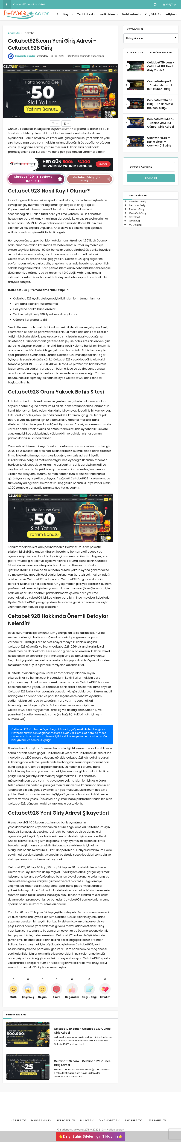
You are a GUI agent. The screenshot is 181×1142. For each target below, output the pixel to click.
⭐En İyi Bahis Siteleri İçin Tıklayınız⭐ (90, 1136)
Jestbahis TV (156, 1120)
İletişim (170, 14)
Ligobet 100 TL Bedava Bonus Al (33, 179)
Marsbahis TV (41, 1120)
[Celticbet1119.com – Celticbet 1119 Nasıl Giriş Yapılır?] (135, 66)
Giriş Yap (171, 4)
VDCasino (135, 225)
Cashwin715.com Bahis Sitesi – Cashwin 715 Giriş (39, 4)
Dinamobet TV (109, 1120)
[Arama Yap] (155, 5)
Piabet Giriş (136, 209)
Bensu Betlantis (25, 56)
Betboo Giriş (136, 205)
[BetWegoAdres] (26, 14)
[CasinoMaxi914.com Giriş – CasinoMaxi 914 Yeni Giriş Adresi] (135, 103)
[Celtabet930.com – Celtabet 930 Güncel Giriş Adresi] (27, 1034)
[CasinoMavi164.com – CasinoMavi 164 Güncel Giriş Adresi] (135, 122)
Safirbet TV (133, 1120)
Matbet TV (18, 1120)
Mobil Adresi (130, 14)
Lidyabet (134, 221)
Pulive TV (87, 1120)
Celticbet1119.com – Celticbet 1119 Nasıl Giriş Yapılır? (160, 66)
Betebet (134, 217)
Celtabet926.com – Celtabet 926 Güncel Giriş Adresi (82, 1063)
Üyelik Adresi (107, 14)
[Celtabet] (60, 164)
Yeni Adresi (85, 14)
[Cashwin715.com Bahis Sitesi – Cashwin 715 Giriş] (135, 141)
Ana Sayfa (64, 14)
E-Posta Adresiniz (141, 166)
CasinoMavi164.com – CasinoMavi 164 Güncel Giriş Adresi (161, 123)
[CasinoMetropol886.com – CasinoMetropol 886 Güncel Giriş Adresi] (135, 85)
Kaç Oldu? (152, 14)
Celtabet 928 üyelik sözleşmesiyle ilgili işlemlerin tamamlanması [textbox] (57, 298)
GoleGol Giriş (137, 213)
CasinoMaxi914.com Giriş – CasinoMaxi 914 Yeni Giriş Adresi (161, 105)
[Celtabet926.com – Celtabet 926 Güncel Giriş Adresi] (27, 1067)
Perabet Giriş (137, 201)
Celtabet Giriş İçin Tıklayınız (86, 179)
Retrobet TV (66, 1120)
